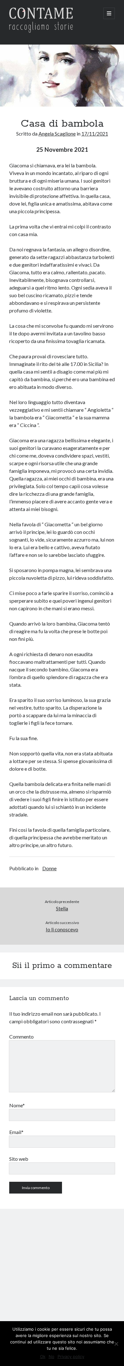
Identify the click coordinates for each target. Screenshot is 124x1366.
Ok (42, 1356)
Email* (16, 1132)
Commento (21, 1036)
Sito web (18, 1159)
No (51, 1356)
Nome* (17, 1105)
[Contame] (41, 31)
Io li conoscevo (62, 929)
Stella (62, 908)
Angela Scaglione (57, 133)
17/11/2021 (94, 133)
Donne (49, 868)
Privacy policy (71, 1356)
